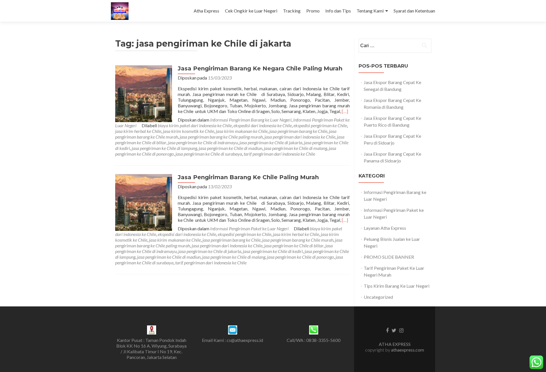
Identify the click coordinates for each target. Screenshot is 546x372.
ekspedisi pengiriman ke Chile (320, 125)
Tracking (292, 10)
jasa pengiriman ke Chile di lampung (164, 148)
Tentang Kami (370, 10)
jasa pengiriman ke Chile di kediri (273, 251)
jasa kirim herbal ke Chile (138, 131)
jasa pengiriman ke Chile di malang (295, 148)
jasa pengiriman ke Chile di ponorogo (300, 257)
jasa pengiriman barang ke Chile (298, 131)
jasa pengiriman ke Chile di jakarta (270, 142)
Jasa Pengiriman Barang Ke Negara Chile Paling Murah (260, 68)
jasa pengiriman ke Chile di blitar (294, 245)
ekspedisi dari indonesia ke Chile (262, 125)
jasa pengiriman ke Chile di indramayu (203, 142)
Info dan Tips (338, 10)
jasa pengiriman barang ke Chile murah (297, 240)
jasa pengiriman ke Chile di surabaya (208, 153)
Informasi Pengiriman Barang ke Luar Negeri (250, 119)
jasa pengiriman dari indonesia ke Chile (299, 136)
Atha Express (206, 10)
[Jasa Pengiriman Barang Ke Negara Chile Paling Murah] (143, 93)
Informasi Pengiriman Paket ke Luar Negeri (249, 228)
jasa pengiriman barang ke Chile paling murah (221, 136)
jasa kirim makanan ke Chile (242, 131)
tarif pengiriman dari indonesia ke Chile (279, 153)
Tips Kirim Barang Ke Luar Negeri (396, 286)
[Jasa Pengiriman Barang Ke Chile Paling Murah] (143, 201)
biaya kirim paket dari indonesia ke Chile (195, 125)
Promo (313, 10)
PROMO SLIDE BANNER (389, 257)
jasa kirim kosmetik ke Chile (188, 131)
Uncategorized (378, 297)
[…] (345, 111)
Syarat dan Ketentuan (414, 10)
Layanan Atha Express (385, 228)
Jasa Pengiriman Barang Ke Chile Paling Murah (248, 177)
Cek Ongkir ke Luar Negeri (251, 10)
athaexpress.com (407, 349)
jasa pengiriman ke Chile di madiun (230, 148)
